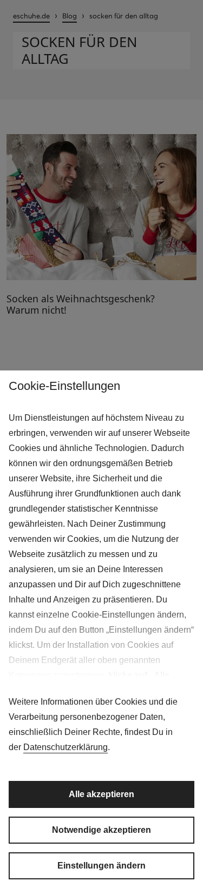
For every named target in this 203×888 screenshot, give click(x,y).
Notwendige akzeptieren (101, 829)
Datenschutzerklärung (65, 747)
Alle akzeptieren (101, 794)
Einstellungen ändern (101, 865)
